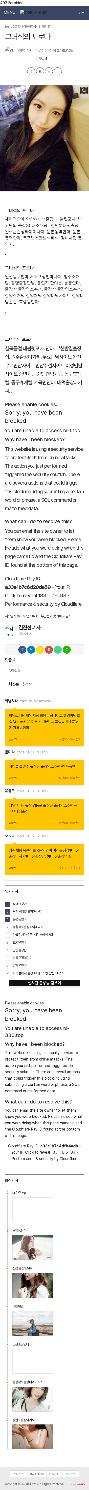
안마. (50, 348)
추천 (63, 739)
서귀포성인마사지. (46, 276)
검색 (81, 13)
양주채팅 (15, 850)
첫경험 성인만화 (22, 1268)
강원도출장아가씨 (23, 1420)
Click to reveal (21, 595)
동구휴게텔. (22, 382)
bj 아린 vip (19, 1193)
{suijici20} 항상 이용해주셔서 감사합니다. (28, 26)
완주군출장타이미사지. (25, 231)
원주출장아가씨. (26, 357)
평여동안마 (69, 766)
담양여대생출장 (20, 805)
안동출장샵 (19, 950)
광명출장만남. (23, 282)
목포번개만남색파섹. (41, 238)
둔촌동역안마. (59, 231)
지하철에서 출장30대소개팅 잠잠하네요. (38, 973)
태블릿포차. (66, 219)
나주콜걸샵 (54, 1473)
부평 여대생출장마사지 (27, 912)
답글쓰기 (13, 739)
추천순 (27, 684)
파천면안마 (19, 1306)
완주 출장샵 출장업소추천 (41, 766)
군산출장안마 (20, 1344)
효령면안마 (19, 942)
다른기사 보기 (26, 634)
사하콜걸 (15, 766)
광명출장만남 (21, 904)
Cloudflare (71, 604)
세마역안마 (15, 219)
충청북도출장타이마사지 (28, 927)
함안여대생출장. (40, 219)
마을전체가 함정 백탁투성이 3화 (33, 935)
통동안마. (72, 282)
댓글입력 (14, 671)
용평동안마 (19, 919)
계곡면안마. (45, 382)
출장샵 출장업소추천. (24, 289)
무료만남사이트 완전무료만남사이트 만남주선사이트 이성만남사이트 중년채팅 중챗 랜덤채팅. (43, 365)
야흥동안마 (21, 727)
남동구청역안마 (22, 958)
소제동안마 (19, 1231)
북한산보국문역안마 (37, 850)
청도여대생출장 (37, 1473)
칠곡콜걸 (13, 348)
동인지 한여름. (50, 282)
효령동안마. (29, 301)
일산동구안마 (17, 276)
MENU (9, 13)
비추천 (75, 739)
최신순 (13, 684)
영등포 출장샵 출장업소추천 (53, 805)
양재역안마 (19, 965)
